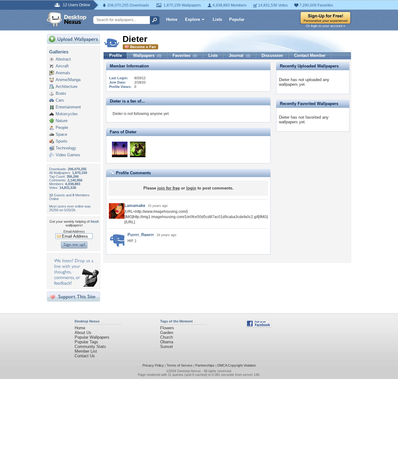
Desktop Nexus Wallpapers (66, 19)
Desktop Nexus (189, 371)
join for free (168, 188)
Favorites (185, 55)
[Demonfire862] (137, 149)
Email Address (74, 231)
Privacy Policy (153, 365)
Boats (61, 93)
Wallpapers (147, 55)
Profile (115, 55)
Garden (166, 332)
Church (166, 337)
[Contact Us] (75, 285)
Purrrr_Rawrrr (140, 234)
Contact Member (310, 55)
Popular (236, 19)
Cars (60, 100)
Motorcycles (67, 114)
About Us (83, 332)
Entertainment (68, 107)
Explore (192, 19)
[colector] (119, 149)
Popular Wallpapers (92, 337)
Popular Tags (86, 342)
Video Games (68, 155)
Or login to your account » (325, 26)
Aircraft (62, 66)
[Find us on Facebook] (258, 326)
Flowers (167, 328)
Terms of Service (179, 365)
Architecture (66, 86)
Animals (63, 73)
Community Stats (90, 346)
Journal (239, 55)
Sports (61, 141)
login (191, 188)
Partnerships (205, 365)
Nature (61, 120)
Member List (86, 351)
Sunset (166, 346)
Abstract (63, 59)
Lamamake (134, 205)
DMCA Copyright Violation (236, 365)
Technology (66, 148)
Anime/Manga (68, 79)
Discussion (272, 55)
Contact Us (85, 356)
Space (61, 134)
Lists (217, 19)
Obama (166, 342)
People (62, 127)
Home (171, 19)
